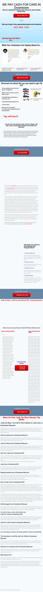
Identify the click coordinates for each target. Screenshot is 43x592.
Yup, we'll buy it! (11, 116)
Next (42, 56)
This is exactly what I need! (21, 149)
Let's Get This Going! (21, 362)
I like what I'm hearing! (21, 74)
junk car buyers (10, 188)
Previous (0, 56)
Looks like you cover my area (21, 408)
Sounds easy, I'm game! (21, 291)
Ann (3, 334)
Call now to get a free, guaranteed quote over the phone (21, 24)
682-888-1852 (21, 27)
